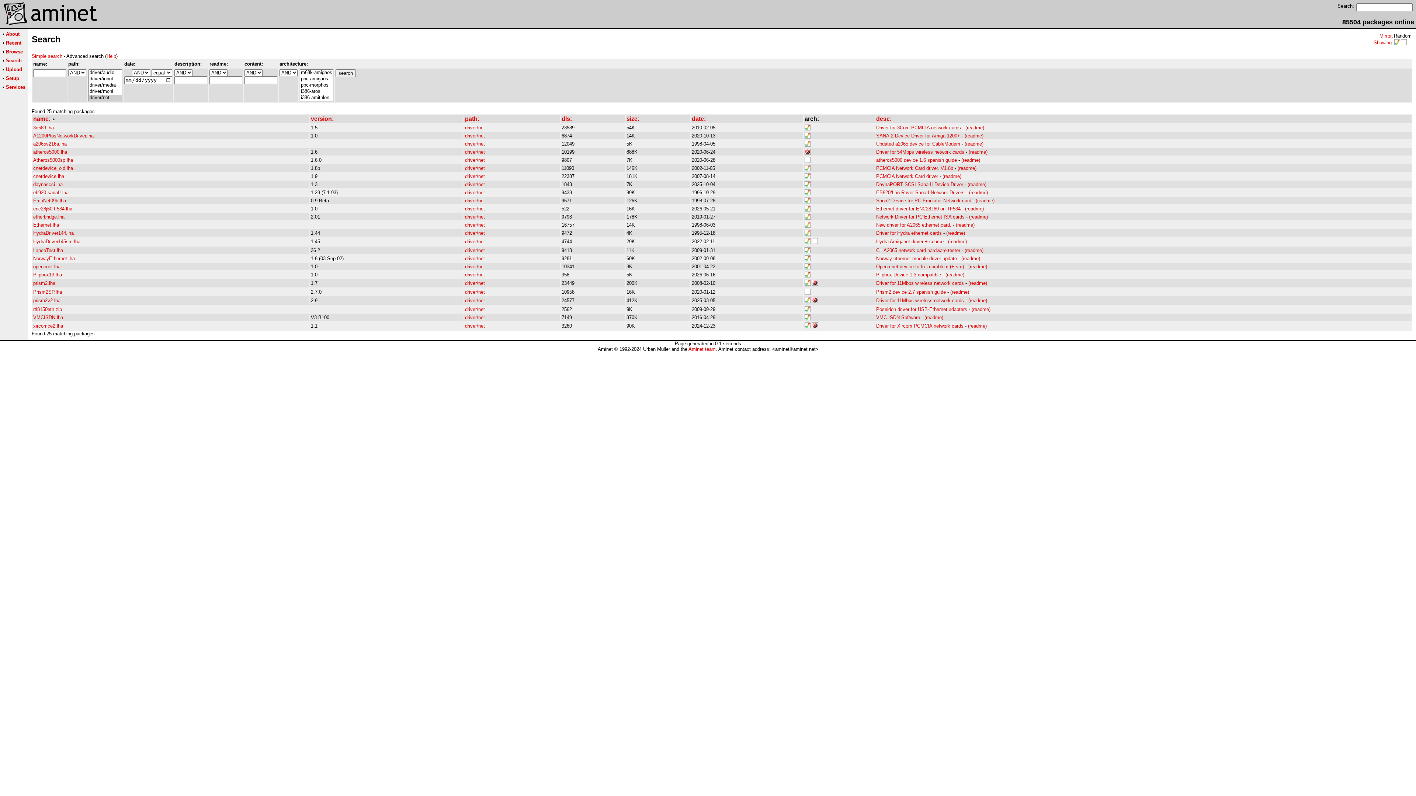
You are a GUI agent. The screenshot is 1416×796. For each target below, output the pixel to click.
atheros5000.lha (50, 152)
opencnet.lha (46, 266)
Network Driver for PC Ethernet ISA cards (920, 217)
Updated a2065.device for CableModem (918, 144)
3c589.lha (43, 127)
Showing (1383, 42)
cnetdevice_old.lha (53, 168)
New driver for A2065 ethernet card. (913, 225)
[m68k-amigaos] (316, 73)
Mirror (1385, 36)
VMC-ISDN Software (898, 317)
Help (111, 56)
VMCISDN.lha (48, 317)
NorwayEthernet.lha (54, 258)
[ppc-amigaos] (316, 79)
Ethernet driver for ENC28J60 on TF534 (918, 209)
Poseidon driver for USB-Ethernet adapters (921, 309)
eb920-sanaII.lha (51, 192)
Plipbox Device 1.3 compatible (908, 274)
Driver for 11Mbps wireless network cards (920, 283)
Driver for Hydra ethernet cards (909, 233)
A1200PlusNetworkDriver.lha (63, 136)
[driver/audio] (105, 73)
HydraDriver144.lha (53, 233)
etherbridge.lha (49, 217)
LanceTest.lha (48, 250)
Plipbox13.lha (47, 274)
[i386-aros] (316, 91)
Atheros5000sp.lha (53, 160)
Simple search (47, 56)
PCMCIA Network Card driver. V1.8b (914, 168)
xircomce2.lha (48, 326)
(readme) (974, 127)
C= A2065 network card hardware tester (918, 250)
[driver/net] (105, 98)
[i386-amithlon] (316, 98)
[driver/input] (105, 79)
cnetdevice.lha (48, 176)
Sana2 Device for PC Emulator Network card (923, 200)
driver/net (475, 127)
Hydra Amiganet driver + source (910, 241)
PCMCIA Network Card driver (907, 176)
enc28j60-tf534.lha (52, 209)
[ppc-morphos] (316, 85)
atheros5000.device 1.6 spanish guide (916, 160)
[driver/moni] (105, 91)
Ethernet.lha (46, 225)
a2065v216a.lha (50, 144)
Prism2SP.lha (47, 292)
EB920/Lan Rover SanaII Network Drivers (920, 192)
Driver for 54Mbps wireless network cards (920, 152)
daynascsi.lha (48, 184)
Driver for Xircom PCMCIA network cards (920, 326)
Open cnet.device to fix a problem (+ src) (920, 266)
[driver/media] (105, 85)
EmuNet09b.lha (49, 200)
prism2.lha (44, 283)
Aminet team (702, 349)
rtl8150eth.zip (47, 309)
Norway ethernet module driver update (916, 258)
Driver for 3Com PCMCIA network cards (918, 127)
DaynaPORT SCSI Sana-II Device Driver (919, 184)
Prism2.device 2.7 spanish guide (911, 292)
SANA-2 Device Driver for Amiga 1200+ (918, 136)
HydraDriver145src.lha (56, 241)
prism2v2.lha (46, 300)
